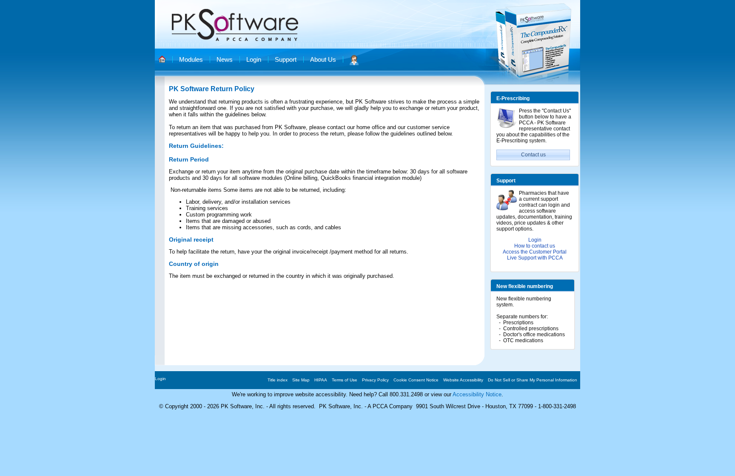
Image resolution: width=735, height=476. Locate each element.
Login (534, 240)
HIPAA (320, 380)
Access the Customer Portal (535, 252)
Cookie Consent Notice (416, 380)
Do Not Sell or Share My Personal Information (532, 380)
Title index (278, 380)
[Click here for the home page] (162, 59)
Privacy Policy (375, 380)
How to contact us (534, 246)
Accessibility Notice (477, 394)
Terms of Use (344, 380)
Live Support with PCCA (535, 258)
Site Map (301, 380)
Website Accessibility (463, 380)
